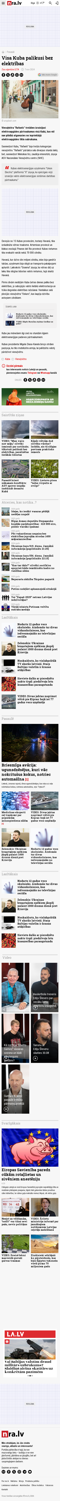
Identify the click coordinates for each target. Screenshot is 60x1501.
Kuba (6, 359)
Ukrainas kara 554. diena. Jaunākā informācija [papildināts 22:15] (32, 557)
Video (6, 957)
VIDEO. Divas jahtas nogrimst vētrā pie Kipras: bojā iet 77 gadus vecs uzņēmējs (37, 699)
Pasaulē (11, 52)
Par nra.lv (5, 1481)
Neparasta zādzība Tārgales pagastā (32, 579)
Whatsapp (45, 373)
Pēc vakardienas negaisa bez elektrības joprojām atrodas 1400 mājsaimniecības (31, 536)
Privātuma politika (32, 1481)
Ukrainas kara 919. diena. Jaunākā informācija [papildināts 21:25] (32, 547)
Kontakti (5, 1489)
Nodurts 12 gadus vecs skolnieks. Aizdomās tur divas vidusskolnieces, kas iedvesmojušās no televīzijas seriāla (34, 316)
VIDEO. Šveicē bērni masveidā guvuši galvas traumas (14, 1258)
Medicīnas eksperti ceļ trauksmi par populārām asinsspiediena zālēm (15, 816)
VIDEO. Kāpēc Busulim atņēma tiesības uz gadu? (34, 323)
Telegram (32, 373)
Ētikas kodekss (38, 1485)
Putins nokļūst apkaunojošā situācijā (33, 588)
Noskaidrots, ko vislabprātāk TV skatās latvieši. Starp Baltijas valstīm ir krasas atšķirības (36, 665)
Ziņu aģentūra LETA (10, 69)
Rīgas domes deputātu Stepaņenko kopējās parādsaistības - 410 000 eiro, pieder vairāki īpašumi (33, 524)
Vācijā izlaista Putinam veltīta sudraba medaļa (30, 608)
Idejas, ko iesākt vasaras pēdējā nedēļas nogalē (30, 513)
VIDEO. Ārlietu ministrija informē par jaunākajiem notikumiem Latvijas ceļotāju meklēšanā (44, 1224)
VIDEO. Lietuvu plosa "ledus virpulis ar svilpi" (44, 483)
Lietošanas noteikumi (10, 1485)
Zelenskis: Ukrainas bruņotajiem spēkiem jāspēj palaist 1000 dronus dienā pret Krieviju (37, 647)
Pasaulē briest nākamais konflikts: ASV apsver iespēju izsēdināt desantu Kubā (14, 486)
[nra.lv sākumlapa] (14, 3)
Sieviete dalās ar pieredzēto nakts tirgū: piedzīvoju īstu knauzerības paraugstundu (35, 681)
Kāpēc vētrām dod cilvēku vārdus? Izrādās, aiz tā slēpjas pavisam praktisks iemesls (43, 446)
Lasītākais (10, 617)
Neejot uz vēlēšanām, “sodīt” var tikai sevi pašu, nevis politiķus (14, 1221)
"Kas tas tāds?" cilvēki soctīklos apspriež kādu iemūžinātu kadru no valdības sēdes (32, 568)
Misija (21, 1481)
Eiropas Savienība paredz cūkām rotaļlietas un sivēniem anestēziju (26, 1174)
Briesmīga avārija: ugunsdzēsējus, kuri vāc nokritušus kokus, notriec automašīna (26, 771)
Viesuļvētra (19, 359)
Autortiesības (25, 1485)
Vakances (49, 1485)
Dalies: (18, 380)
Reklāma (14, 1481)
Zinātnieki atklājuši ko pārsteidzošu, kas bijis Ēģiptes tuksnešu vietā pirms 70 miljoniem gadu (44, 1261)
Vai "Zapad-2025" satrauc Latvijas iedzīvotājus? (31, 598)
